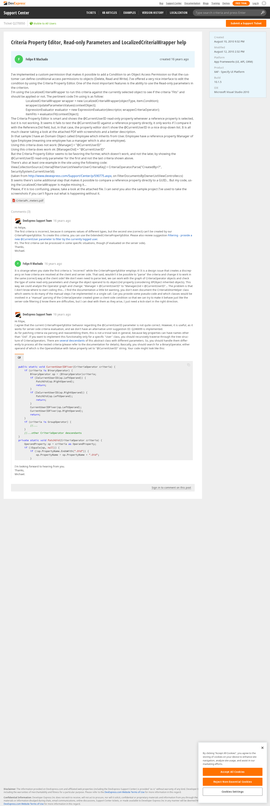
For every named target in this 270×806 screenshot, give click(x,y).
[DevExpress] (15, 3)
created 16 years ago (174, 59)
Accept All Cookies (233, 771)
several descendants (72, 340)
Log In (256, 3)
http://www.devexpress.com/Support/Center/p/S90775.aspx (69, 176)
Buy (161, 3)
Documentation (192, 3)
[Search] (262, 12)
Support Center (174, 3)
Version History (152, 13)
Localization (178, 13)
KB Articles (109, 13)
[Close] (262, 748)
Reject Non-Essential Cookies (232, 781)
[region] (232, 772)
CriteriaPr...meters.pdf (29, 200)
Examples (129, 13)
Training (215, 3)
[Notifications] (264, 3)
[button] (188, 364)
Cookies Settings (233, 791)
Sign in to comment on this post (171, 487)
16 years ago (62, 221)
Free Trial (241, 3)
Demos (226, 3)
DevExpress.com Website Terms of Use (125, 792)
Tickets (91, 13)
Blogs (206, 3)
